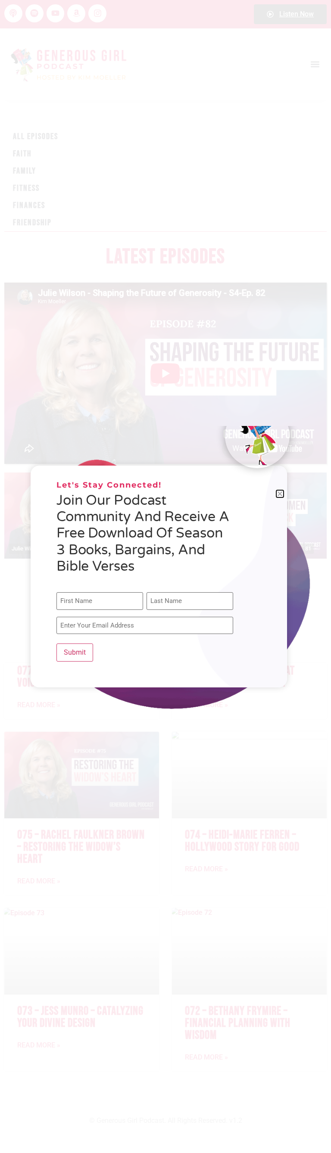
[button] (280, 494)
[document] (165, 576)
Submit (75, 652)
